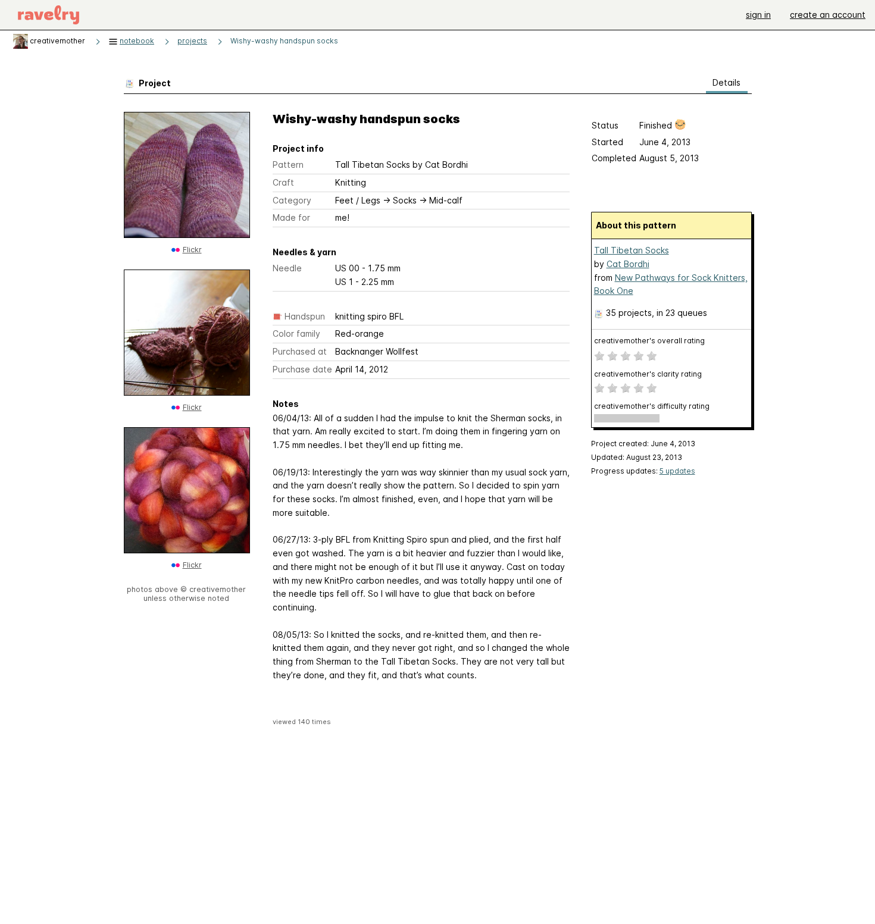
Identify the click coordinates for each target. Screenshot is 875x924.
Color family (296, 333)
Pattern (288, 164)
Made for (291, 217)
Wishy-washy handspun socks (284, 40)
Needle (287, 268)
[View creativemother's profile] (20, 40)
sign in (758, 15)
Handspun (305, 316)
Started (607, 142)
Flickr (192, 249)
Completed (614, 158)
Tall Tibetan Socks (631, 250)
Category (292, 200)
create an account (827, 15)
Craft (283, 182)
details (726, 82)
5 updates (677, 470)
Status (605, 125)
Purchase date (302, 369)
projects (192, 40)
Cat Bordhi (628, 264)
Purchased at (300, 351)
